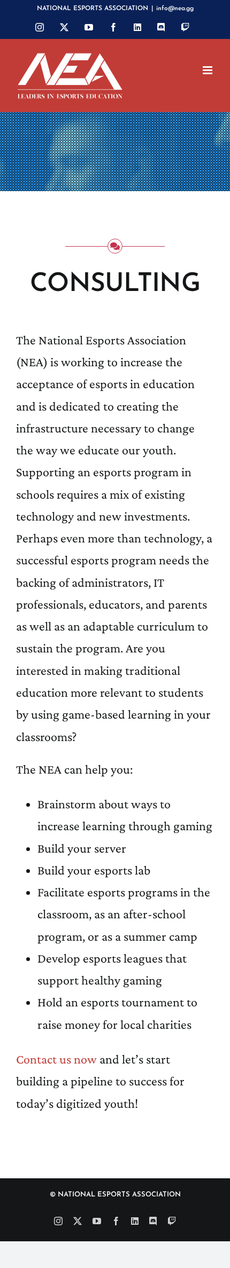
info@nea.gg (175, 8)
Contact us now (56, 1059)
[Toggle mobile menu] (208, 70)
